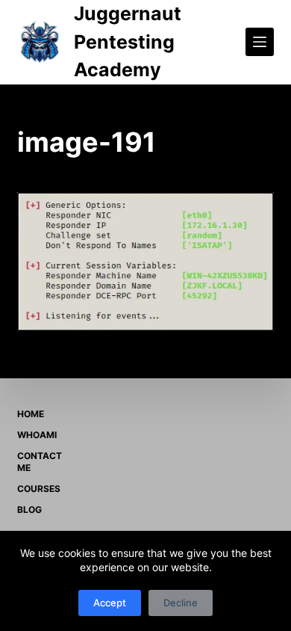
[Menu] (259, 42)
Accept (109, 603)
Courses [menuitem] (38, 488)
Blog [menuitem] (29, 509)
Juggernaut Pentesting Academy (127, 41)
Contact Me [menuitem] (39, 461)
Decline (180, 603)
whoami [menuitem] (37, 434)
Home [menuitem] (30, 413)
